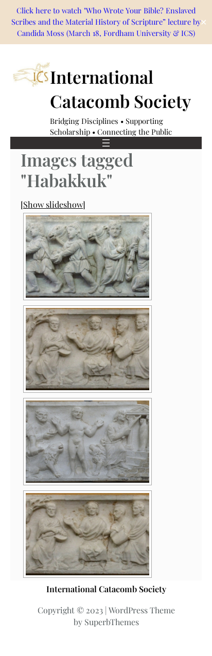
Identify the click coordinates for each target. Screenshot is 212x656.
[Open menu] (106, 143)
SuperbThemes (111, 621)
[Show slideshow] (53, 204)
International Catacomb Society (106, 588)
